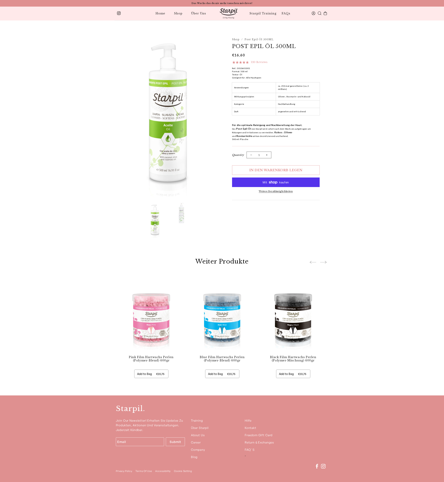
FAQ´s (250, 449)
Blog (194, 457)
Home (160, 13)
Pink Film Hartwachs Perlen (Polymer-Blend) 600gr (151, 359)
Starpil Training (262, 13)
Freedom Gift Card (258, 435)
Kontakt (250, 428)
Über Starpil (200, 428)
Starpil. (130, 408)
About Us (198, 435)
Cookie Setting (183, 471)
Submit (175, 442)
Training (197, 420)
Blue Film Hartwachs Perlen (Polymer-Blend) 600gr (222, 359)
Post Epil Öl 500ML (259, 39)
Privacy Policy (124, 471)
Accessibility (163, 471)
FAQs (286, 13)
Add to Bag (150, 374)
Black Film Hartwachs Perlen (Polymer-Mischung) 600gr (293, 359)
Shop (178, 13)
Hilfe (248, 420)
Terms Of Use (144, 471)
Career (196, 442)
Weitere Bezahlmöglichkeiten (276, 191)
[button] (325, 13)
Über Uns (198, 13)
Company (198, 449)
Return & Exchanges (259, 442)
